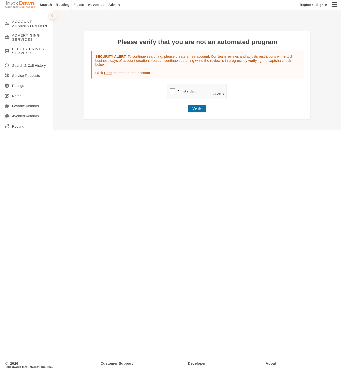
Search (46, 5)
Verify (197, 108)
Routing (63, 5)
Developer (197, 363)
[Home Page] (21, 4)
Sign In (321, 5)
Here (108, 73)
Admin (114, 5)
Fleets (78, 5)
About (271, 363)
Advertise (96, 5)
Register (306, 5)
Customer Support (117, 363)
